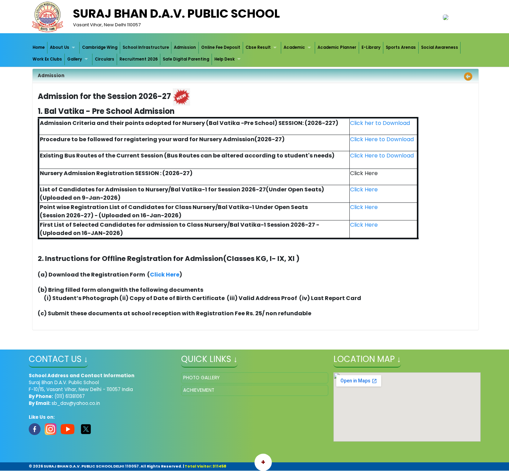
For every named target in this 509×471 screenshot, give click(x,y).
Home (39, 47)
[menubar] (254, 53)
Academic (294, 47)
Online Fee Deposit (220, 47)
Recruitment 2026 (138, 59)
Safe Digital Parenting (186, 59)
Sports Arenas (401, 47)
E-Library (371, 47)
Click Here (364, 207)
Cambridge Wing (99, 47)
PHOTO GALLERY (201, 377)
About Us (59, 47)
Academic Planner (337, 47)
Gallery (74, 59)
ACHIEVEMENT (198, 390)
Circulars (104, 59)
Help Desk (224, 59)
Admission (185, 47)
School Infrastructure (146, 47)
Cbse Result (258, 47)
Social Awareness (439, 47)
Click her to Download (380, 123)
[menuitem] (39, 47)
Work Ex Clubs (47, 59)
